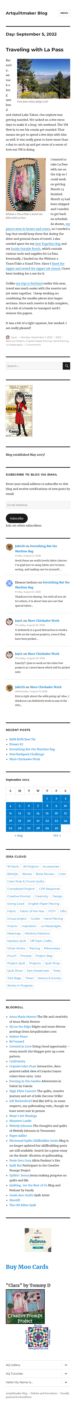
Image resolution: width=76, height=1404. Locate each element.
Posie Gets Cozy (20, 1160)
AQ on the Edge (20, 1026)
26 (20, 828)
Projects (35, 963)
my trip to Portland (29, 283)
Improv (12, 926)
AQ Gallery (13, 1365)
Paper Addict (18, 1135)
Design (57, 896)
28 (38, 828)
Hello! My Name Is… (19, 1382)
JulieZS (20, 546)
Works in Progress (20, 985)
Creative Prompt (19, 896)
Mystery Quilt (16, 941)
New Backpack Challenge (26, 754)
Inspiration (29, 926)
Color (62, 874)
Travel (29, 978)
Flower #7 (16, 744)
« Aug (19, 835)
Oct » (57, 835)
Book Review (45, 874)
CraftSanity (17, 1061)
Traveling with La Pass (34, 50)
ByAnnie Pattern (15, 341)
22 (47, 820)
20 (29, 820)
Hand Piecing (61, 341)
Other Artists (16, 948)
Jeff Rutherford (20, 1101)
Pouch (11, 955)
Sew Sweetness (38, 970)
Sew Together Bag (48, 243)
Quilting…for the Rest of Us (28, 1185)
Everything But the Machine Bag (32, 749)
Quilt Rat (15, 1165)
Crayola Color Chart (22, 1066)
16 (56, 813)
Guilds (35, 918)
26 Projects (31, 866)
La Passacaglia (14, 344)
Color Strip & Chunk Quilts (25, 881)
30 (56, 828)
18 (10, 820)
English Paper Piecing (39, 341)
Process (26, 955)
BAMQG (12, 874)
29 (47, 828)
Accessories (51, 866)
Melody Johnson (20, 1126)
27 (29, 828)
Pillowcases (52, 948)
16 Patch (13, 866)
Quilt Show (15, 970)
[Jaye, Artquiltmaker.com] (38, 411)
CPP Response (49, 889)
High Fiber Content (22, 1091)
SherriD (14, 1200)
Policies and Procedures (44, 1393)
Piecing (34, 948)
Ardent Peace (18, 1036)
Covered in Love (20, 1046)
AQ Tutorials (14, 1373)
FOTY (52, 911)
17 (65, 813)
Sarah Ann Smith (21, 1195)
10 (65, 805)
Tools (56, 970)
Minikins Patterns (37, 933)
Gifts (63, 911)
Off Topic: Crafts (41, 941)
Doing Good (15, 903)
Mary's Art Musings (23, 1116)
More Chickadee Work (43, 620)
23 (56, 820)
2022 (58, 337)
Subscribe (17, 518)
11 (10, 813)
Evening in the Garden (25, 1081)
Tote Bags (14, 978)
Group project (17, 918)
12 (19, 813)
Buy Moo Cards (27, 1266)
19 (19, 820)
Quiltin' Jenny (19, 1175)
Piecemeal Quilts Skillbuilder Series (34, 1140)
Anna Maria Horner (22, 1016)
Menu (64, 13)
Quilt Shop (52, 963)
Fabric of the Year (32, 911)
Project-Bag (44, 955)
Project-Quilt (16, 963)
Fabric (11, 911)
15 (47, 813)
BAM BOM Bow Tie (22, 739)
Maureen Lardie (20, 1121)
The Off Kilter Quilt (22, 1205)
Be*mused (16, 1041)
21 (37, 820)
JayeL (14, 337)
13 (28, 813)
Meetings (14, 933)
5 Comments (33, 344)
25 (10, 828)
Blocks (27, 874)
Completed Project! (21, 889)
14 (38, 813)
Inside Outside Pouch (25, 248)
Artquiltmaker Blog (26, 13)
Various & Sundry (49, 978)
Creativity (41, 896)
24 (65, 820)
